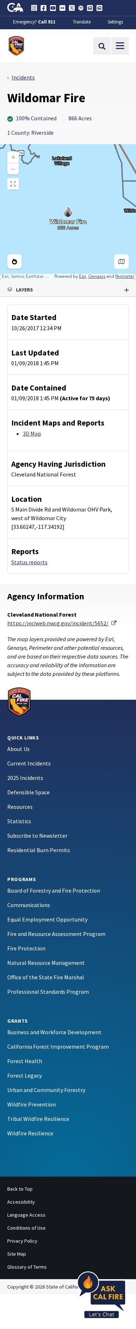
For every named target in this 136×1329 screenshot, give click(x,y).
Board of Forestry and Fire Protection (53, 890)
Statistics (19, 821)
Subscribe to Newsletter (37, 835)
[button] (68, 290)
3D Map (32, 433)
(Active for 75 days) (85, 398)
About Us (18, 748)
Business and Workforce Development (54, 1032)
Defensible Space (28, 792)
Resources (20, 806)
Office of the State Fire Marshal (45, 977)
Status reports (29, 562)
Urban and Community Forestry (46, 1089)
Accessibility (21, 1202)
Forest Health (24, 1061)
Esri (82, 276)
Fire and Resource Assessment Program (56, 933)
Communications (28, 905)
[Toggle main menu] (120, 46)
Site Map (16, 1254)
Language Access (26, 1215)
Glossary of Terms (27, 1267)
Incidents (23, 77)
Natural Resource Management (46, 962)
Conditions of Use (26, 1228)
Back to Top (20, 1189)
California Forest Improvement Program (58, 1046)
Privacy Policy (22, 1241)
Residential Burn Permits (38, 850)
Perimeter (124, 276)
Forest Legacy (24, 1075)
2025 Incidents (25, 777)
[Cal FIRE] (19, 700)
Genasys (96, 276)
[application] (68, 212)
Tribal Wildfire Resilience (38, 1118)
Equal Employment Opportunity (47, 919)
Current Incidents (29, 763)
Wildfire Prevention (31, 1104)
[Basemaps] (121, 261)
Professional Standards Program (48, 991)
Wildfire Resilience (30, 1133)
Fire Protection (26, 948)
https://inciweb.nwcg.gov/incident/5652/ (61, 623)
